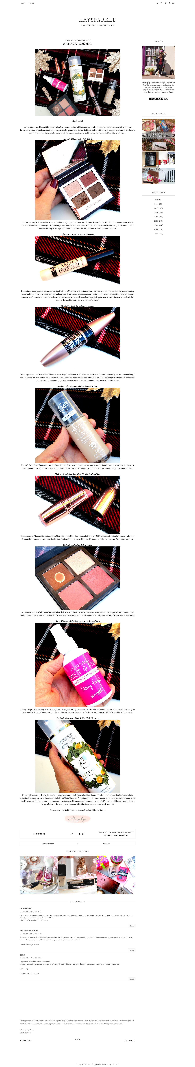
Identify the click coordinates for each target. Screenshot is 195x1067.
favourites (123, 835)
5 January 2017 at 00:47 (31, 958)
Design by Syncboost (110, 1064)
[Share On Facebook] (76, 834)
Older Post (129, 1041)
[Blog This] (82, 834)
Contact (31, 3)
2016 (105, 832)
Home (23, 3)
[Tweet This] (72, 834)
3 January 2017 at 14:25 (31, 933)
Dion (22, 955)
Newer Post (26, 1041)
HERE (107, 712)
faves (116, 835)
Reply (132, 926)
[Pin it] (79, 834)
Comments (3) (39, 834)
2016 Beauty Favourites (117, 832)
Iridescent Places (29, 931)
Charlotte (25, 909)
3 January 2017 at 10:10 (31, 911)
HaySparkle (96, 1064)
